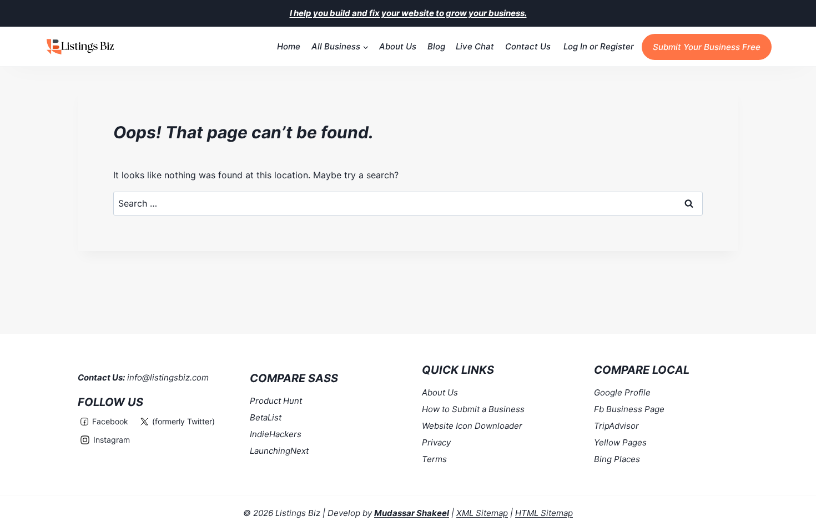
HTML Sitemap (544, 513)
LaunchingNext (279, 450)
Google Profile (622, 392)
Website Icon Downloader (472, 425)
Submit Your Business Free (706, 47)
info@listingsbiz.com (168, 377)
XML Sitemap (482, 513)
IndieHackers (275, 434)
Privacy (436, 442)
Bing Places (617, 459)
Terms (434, 459)
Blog (436, 46)
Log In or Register (598, 46)
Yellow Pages (620, 442)
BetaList (265, 417)
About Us (397, 46)
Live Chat (475, 46)
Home (288, 46)
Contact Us (528, 46)
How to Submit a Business (473, 409)
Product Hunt (276, 400)
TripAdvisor (616, 425)
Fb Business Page (629, 409)
